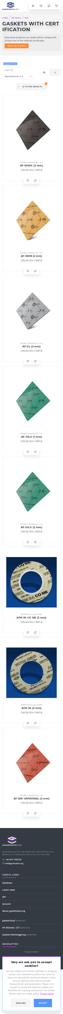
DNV (27, 18)
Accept (43, 1003)
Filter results (35, 85)
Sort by (9, 70)
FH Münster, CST (16, 927)
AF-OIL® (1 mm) (31, 436)
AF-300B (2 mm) (31, 256)
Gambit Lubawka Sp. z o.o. (31, 162)
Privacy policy (47, 993)
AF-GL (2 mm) (31, 346)
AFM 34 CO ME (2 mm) (31, 617)
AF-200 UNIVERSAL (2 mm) (32, 798)
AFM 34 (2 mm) (31, 708)
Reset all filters (17, 46)
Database (16, 18)
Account (6, 903)
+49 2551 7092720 (13, 859)
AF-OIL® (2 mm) (31, 527)
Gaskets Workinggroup (19, 934)
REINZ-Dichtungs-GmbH (31, 614)
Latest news (8, 889)
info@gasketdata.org (14, 863)
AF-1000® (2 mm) (31, 165)
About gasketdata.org (13, 910)
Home (5, 18)
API (4, 896)
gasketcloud (13, 920)
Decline (21, 1003)
